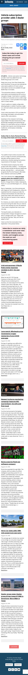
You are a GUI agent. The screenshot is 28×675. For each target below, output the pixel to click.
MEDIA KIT (9, 665)
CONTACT (18, 665)
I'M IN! (21, 141)
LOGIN (25, 1)
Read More (4, 307)
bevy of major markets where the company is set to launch (12, 178)
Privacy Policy (8, 68)
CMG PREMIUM (19, 1)
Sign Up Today (8, 243)
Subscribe (22, 63)
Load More (14, 646)
